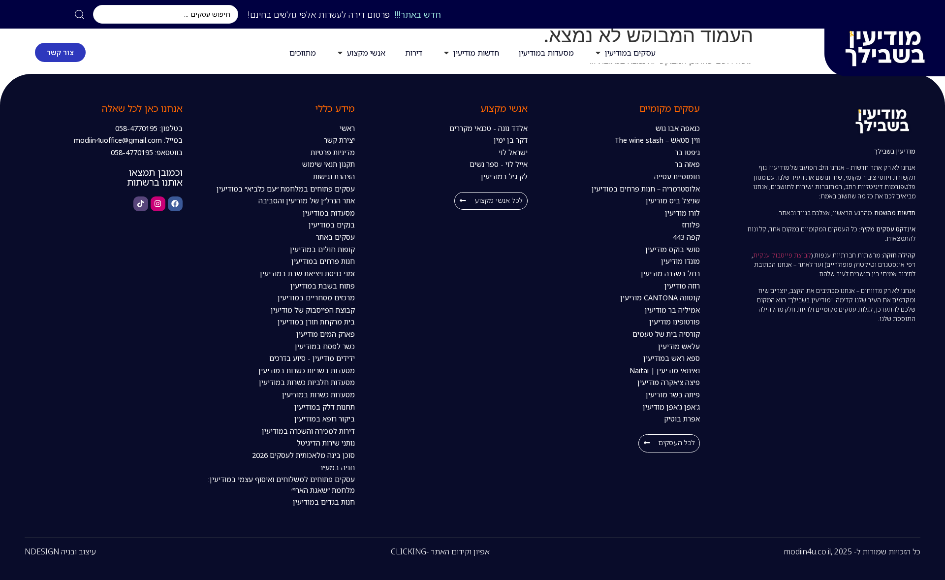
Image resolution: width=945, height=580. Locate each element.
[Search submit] (79, 14)
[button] (669, 443)
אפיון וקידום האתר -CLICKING (440, 551)
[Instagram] (158, 203)
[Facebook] (175, 203)
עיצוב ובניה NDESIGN (60, 551)
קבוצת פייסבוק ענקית (782, 255)
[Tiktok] (140, 203)
